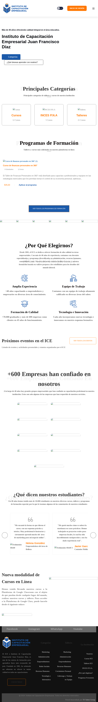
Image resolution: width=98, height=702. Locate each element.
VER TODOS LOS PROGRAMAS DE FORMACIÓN (49, 208)
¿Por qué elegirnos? (85, 673)
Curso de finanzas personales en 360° (20, 165)
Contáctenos (16, 682)
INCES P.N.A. (87, 668)
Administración (43, 657)
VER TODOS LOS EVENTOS (83, 341)
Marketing (45, 652)
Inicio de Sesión (77, 8)
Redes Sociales (44, 666)
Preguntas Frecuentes (86, 678)
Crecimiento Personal (63, 671)
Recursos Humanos (42, 671)
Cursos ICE (88, 659)
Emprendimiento (43, 662)
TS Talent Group (89, 700)
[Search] (39, 62)
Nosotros (89, 654)
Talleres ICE (88, 663)
